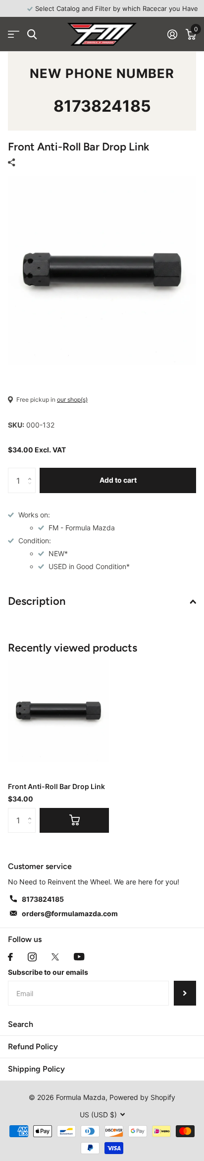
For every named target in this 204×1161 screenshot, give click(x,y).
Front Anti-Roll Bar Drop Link (56, 786)
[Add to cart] (74, 820)
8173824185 (102, 106)
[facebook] (10, 957)
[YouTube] (79, 956)
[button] (32, 471)
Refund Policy (33, 1046)
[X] (55, 956)
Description (36, 601)
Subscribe (185, 993)
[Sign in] (172, 34)
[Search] (32, 34)
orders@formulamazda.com (70, 913)
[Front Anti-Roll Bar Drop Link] (58, 711)
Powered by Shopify (142, 1097)
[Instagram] (32, 956)
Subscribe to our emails (48, 972)
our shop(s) (72, 399)
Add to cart (118, 480)
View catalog (13, 34)
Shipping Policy (36, 1069)
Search (20, 1024)
